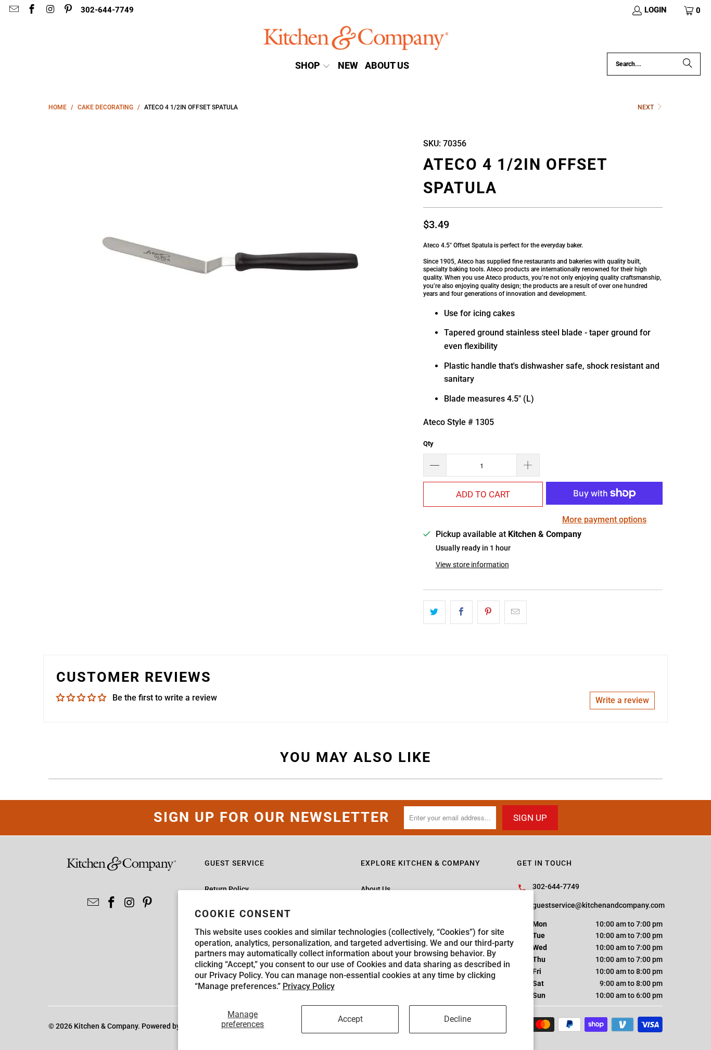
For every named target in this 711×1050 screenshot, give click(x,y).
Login (655, 10)
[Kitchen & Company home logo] (355, 39)
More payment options (604, 519)
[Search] (688, 64)
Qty (428, 443)
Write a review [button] (622, 700)
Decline (457, 1019)
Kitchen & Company (106, 1026)
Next (646, 107)
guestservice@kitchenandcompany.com (598, 905)
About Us (375, 889)
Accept (350, 1019)
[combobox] (654, 64)
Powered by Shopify (174, 1026)
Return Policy (227, 889)
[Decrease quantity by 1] (434, 465)
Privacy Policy (309, 986)
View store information (472, 564)
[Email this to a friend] (515, 612)
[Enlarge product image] (230, 259)
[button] (693, 10)
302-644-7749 (107, 10)
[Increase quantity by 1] (528, 465)
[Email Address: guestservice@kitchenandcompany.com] (13, 10)
